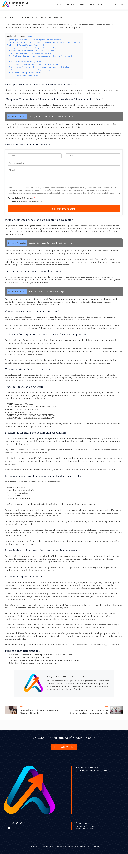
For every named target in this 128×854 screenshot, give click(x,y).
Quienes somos (75, 4)
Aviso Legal (61, 846)
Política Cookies (92, 846)
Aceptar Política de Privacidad (21, 198)
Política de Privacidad (86, 826)
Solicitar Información (64, 208)
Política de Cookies (84, 829)
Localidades (96, 4)
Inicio (59, 4)
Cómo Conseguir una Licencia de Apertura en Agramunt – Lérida (45, 660)
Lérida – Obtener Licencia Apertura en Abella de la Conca (41, 655)
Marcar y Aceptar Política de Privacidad (26, 201)
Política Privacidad (76, 846)
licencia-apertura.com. (45, 846)
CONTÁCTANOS (64, 747)
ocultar (31, 36)
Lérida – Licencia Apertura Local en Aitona (34, 663)
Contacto (117, 4)
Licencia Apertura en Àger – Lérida (30, 657)
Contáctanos (81, 823)
